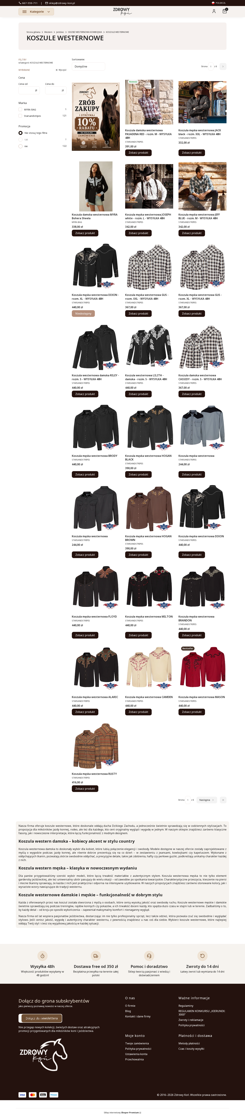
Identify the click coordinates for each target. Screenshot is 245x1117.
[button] (36, 11)
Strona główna (33, 32)
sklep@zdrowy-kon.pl (60, 3)
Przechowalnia (134, 1059)
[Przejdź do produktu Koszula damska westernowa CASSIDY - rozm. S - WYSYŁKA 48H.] (202, 347)
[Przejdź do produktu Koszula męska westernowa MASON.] (202, 669)
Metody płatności (189, 1043)
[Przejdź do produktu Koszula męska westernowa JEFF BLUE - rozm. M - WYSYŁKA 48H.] (202, 186)
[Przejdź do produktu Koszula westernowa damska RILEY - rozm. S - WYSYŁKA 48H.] (96, 347)
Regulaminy (185, 1006)
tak (26, 139)
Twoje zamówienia (137, 1043)
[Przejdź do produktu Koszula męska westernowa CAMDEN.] (149, 669)
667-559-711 (28, 3)
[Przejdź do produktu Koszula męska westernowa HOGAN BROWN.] (149, 508)
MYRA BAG (30, 109)
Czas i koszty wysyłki (191, 1049)
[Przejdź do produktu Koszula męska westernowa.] (202, 428)
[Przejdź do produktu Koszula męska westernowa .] (96, 508)
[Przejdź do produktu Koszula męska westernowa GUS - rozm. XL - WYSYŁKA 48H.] (202, 267)
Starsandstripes (32, 115)
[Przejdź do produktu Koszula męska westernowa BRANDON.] (202, 588)
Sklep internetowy (121, 1112)
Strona (204, 66)
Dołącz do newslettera (42, 1018)
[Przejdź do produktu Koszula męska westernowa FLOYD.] (96, 588)
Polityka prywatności (191, 1025)
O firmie (130, 1006)
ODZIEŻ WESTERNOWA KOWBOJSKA (85, 32)
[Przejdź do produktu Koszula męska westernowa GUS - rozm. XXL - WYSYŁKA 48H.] (149, 267)
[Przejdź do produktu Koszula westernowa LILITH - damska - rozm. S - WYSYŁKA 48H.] (149, 347)
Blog (128, 1011)
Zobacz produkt (138, 152)
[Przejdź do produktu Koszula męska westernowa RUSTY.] (96, 746)
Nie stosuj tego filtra (35, 132)
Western (48, 32)
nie (26, 146)
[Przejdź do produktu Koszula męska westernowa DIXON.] (202, 508)
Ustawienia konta (136, 1054)
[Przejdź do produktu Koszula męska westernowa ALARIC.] (96, 669)
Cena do (49, 83)
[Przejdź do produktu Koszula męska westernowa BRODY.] (96, 428)
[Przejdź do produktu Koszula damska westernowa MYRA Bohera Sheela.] (96, 186)
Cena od (23, 83)
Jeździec (60, 32)
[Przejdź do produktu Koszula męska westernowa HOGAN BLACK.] (149, 428)
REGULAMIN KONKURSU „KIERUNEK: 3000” (201, 1012)
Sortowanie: (78, 59)
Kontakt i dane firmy (137, 1016)
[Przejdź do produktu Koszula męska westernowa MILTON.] (149, 588)
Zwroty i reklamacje (190, 1020)
